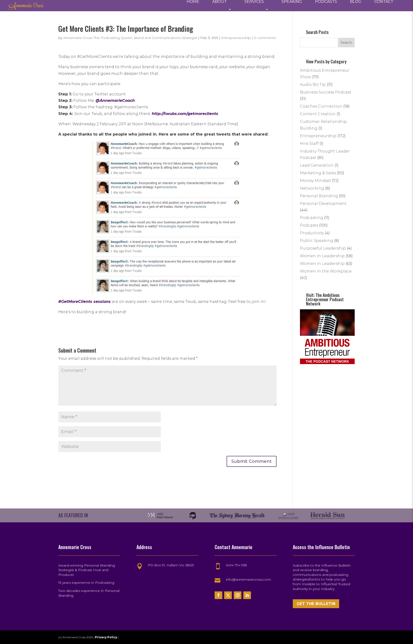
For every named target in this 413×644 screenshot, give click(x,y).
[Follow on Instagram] (237, 595)
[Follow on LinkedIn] (247, 595)
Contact (383, 2)
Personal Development (323, 203)
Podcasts (326, 2)
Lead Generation (317, 165)
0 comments (265, 38)
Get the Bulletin (316, 603)
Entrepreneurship (236, 38)
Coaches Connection (321, 106)
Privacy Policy (106, 637)
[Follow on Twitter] (228, 595)
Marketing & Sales (318, 173)
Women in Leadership (322, 263)
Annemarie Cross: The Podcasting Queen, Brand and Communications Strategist (130, 38)
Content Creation (318, 114)
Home (193, 2)
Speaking (292, 2)
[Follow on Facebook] (218, 595)
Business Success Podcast (325, 92)
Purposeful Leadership (323, 248)
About (219, 2)
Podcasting (311, 217)
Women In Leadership (322, 256)
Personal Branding (319, 196)
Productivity (312, 233)
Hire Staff (309, 143)
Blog (355, 2)
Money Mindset (315, 180)
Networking (312, 188)
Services (254, 2)
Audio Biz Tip (313, 84)
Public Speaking (316, 240)
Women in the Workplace (326, 271)
